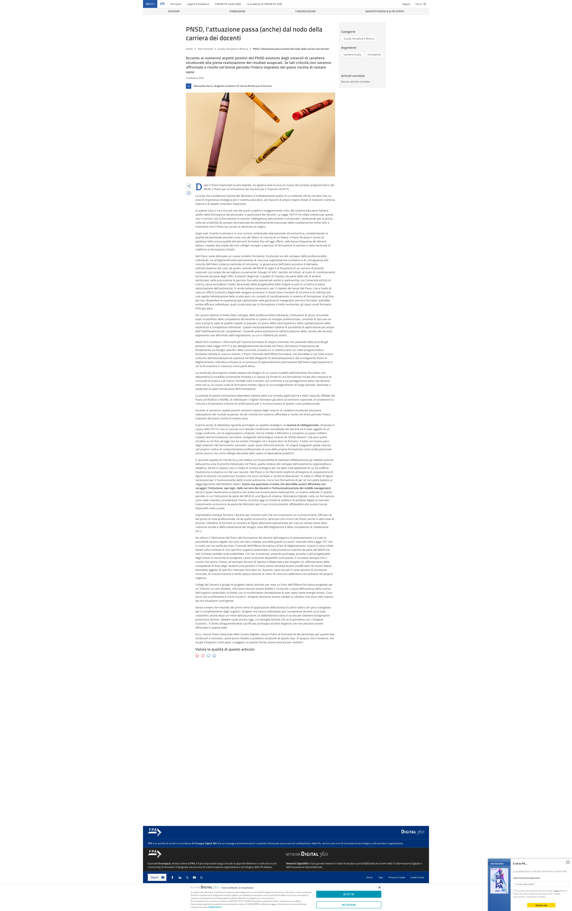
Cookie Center (417, 877)
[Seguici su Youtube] (194, 877)
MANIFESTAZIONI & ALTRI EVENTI (385, 11)
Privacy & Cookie (397, 877)
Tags (381, 877)
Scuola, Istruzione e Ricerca (232, 49)
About (369, 877)
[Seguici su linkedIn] (180, 877)
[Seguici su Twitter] (187, 877)
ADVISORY (174, 11)
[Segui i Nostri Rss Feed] (201, 877)
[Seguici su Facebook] (172, 877)
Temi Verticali (205, 49)
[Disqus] (286, 703)
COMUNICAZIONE (305, 11)
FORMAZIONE (237, 11)
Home (189, 49)
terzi (556, 891)
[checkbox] (514, 891)
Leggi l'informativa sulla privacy (526, 877)
